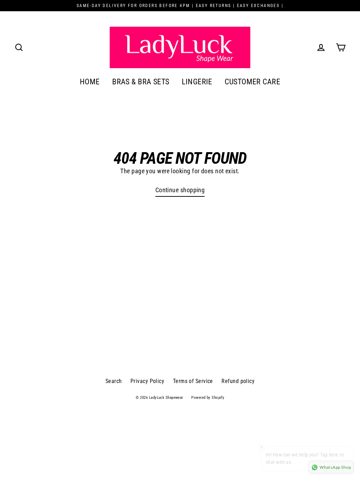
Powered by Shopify (207, 397)
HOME (90, 81)
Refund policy (238, 381)
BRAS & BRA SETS (140, 81)
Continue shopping (180, 190)
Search (113, 381)
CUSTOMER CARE (252, 81)
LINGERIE (197, 81)
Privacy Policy (147, 381)
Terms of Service (193, 381)
